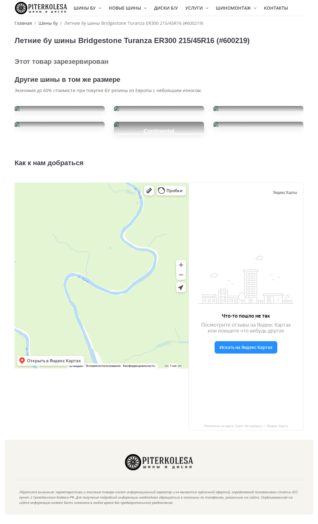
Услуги (194, 8)
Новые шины (125, 8)
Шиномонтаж (234, 8)
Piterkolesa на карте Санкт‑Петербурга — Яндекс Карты (246, 426)
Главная (23, 23)
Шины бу (48, 23)
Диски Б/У (166, 8)
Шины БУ (85, 8)
